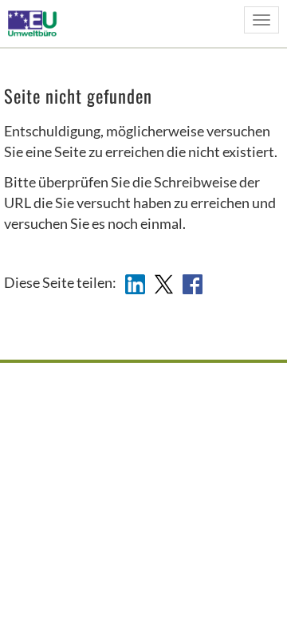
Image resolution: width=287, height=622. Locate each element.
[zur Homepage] (37, 22)
